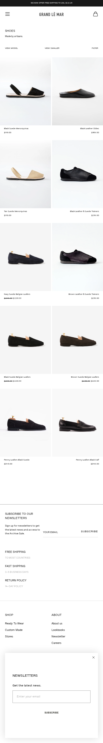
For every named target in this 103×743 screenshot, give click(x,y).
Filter (95, 48)
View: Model (11, 48)
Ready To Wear (14, 623)
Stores (9, 636)
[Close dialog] (93, 657)
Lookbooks (58, 630)
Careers (56, 643)
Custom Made (13, 630)
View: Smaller (52, 48)
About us (57, 623)
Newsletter (58, 636)
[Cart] (95, 14)
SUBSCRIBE (89, 532)
